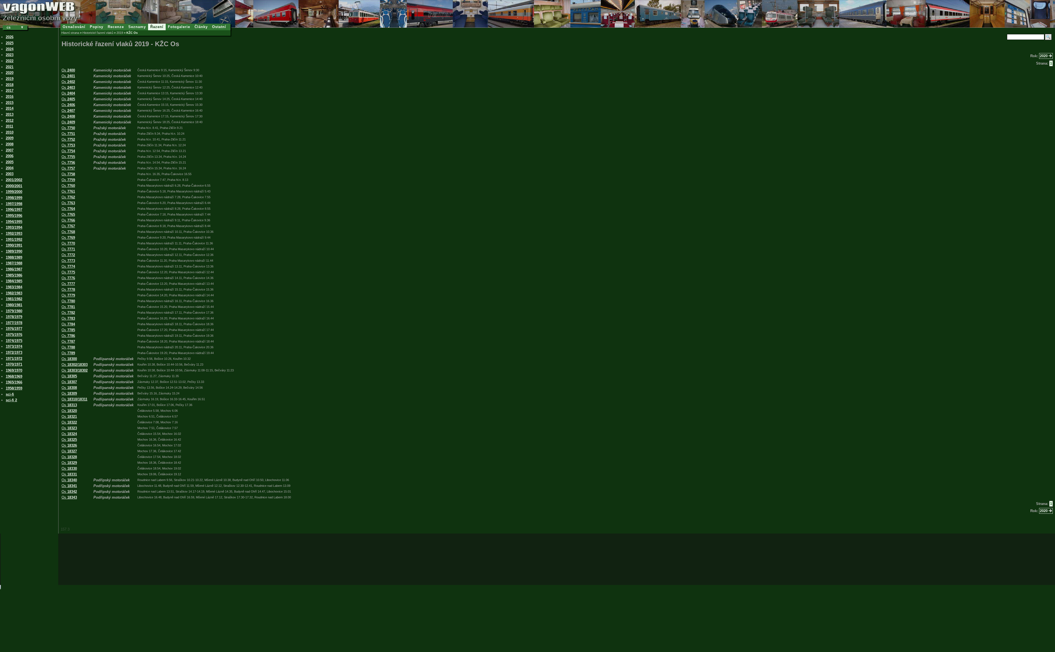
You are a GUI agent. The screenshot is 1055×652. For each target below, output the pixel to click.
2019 (119, 32)
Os (68, 70)
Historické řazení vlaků (97, 32)
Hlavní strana (70, 32)
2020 (1044, 56)
